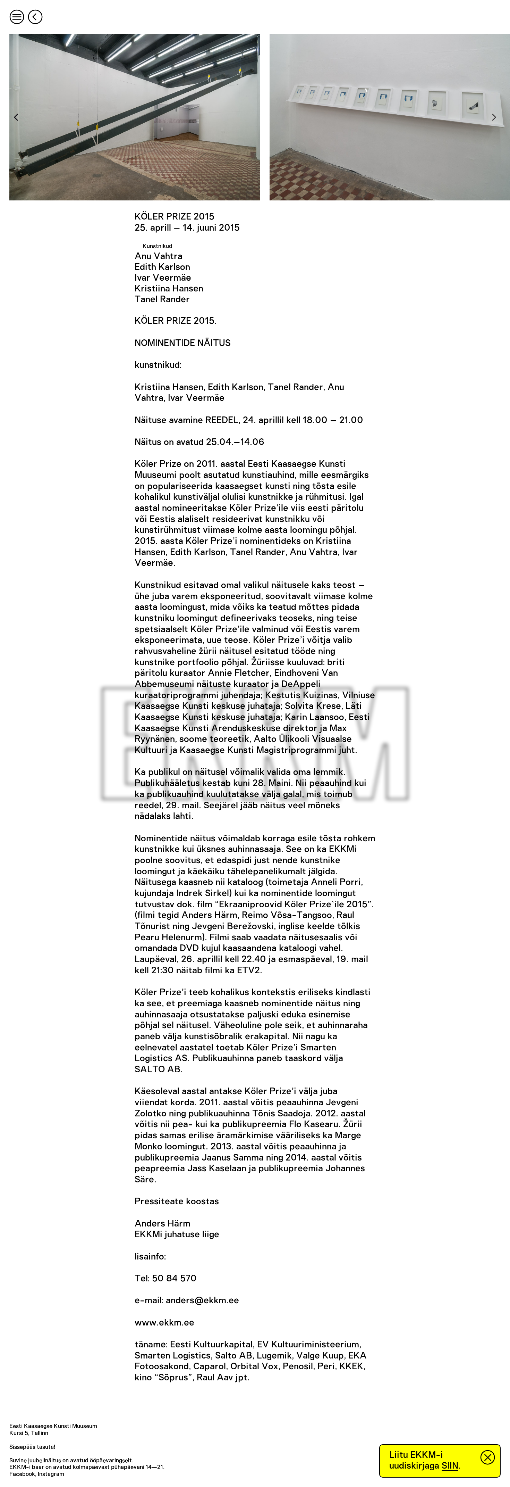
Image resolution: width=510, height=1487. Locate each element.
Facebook (22, 1474)
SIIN (450, 1465)
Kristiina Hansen (169, 288)
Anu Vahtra (158, 256)
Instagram (51, 1474)
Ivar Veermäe (163, 277)
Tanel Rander (162, 299)
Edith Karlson (162, 267)
